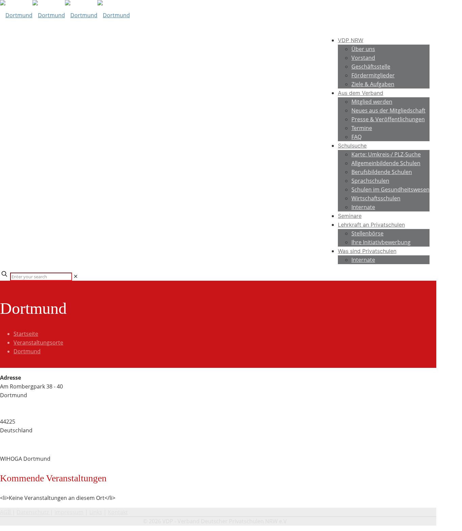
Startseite (26, 333)
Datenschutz (33, 512)
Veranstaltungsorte (38, 342)
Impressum (69, 512)
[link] (75, 276)
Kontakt (118, 512)
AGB (6, 512)
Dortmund (27, 351)
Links (95, 512)
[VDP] (65, 15)
